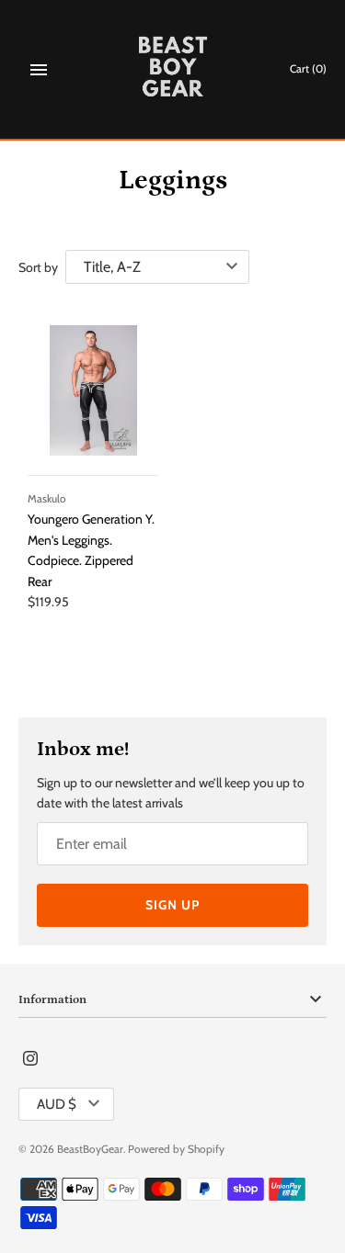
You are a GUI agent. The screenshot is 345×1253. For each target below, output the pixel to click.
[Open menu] (38, 70)
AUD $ (56, 1104)
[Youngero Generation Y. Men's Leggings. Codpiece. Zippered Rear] (93, 390)
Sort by (38, 267)
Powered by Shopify (176, 1149)
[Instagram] (30, 1059)
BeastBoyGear (90, 1149)
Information (52, 999)
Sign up (172, 905)
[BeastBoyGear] (172, 69)
